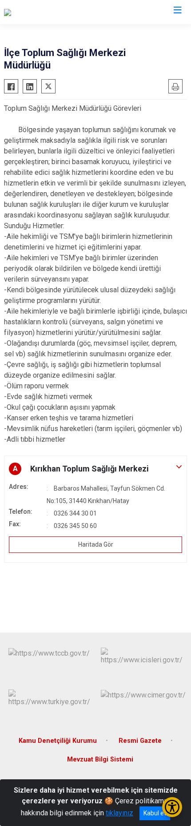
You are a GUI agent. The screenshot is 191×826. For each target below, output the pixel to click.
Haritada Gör (95, 544)
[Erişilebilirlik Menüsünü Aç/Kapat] (172, 807)
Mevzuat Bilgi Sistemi (100, 759)
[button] (95, 469)
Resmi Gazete (140, 741)
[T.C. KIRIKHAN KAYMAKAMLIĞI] (52, 12)
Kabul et (154, 813)
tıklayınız (119, 813)
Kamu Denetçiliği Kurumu (58, 741)
